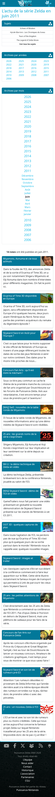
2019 (46, 64)
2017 (21, 68)
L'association (28, 773)
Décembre (27, 175)
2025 (21, 61)
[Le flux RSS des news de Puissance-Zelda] (41, 745)
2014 (8, 71)
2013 (21, 71)
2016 (33, 68)
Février (27, 210)
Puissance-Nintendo (27, 790)
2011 (46, 71)
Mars (27, 207)
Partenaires (27, 777)
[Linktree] (49, 746)
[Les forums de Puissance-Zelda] (31, 746)
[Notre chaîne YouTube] (6, 745)
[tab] (27, 97)
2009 (21, 75)
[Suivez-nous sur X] (22, 745)
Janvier (27, 214)
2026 (8, 61)
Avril (27, 203)
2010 (8, 75)
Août (27, 189)
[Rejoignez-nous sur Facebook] (14, 745)
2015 (46, 68)
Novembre (27, 179)
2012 (33, 71)
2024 (33, 61)
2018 (8, 68)
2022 (8, 64)
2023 (46, 61)
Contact (27, 766)
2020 (33, 64)
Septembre (27, 186)
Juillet (27, 193)
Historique (27, 770)
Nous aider (27, 763)
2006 (8, 78)
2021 (21, 64)
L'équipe (27, 759)
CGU (27, 780)
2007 (46, 75)
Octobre (27, 182)
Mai (28, 200)
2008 (33, 75)
